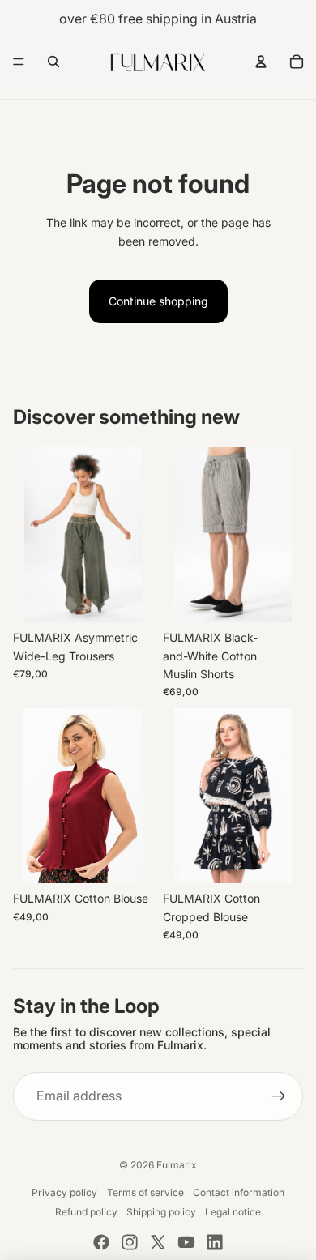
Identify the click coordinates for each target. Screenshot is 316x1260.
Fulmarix (176, 1165)
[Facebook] (101, 1242)
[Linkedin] (214, 1242)
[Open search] (53, 61)
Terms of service (145, 1192)
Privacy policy (64, 1192)
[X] (158, 1242)
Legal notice (233, 1212)
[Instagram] (129, 1242)
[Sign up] (279, 1096)
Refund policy (86, 1212)
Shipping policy (161, 1212)
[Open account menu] (261, 61)
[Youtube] (186, 1242)
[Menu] (18, 61)
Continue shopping (158, 301)
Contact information (238, 1192)
